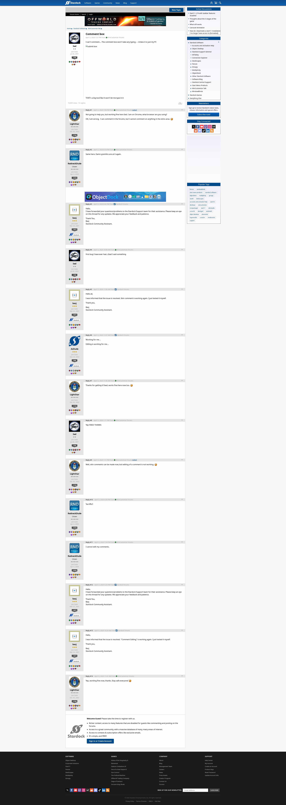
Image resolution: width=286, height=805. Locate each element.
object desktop (194, 214)
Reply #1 (89, 110)
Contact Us (162, 781)
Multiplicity (69, 775)
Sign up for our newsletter (169, 790)
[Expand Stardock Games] (188, 95)
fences (192, 189)
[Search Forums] (220, 3)
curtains (202, 217)
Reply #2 (89, 150)
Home (69, 28)
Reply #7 (89, 381)
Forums (161, 784)
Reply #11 (89, 542)
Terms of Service (141, 801)
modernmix (211, 217)
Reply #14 (89, 676)
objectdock (193, 196)
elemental (205, 214)
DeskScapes (69, 772)
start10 (212, 202)
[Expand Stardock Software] (188, 42)
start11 (203, 208)
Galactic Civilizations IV (118, 766)
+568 (74, 360)
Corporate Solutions (72, 763)
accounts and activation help (198, 202)
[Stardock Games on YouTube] (202, 127)
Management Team (165, 766)
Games (97, 3)
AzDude (74, 349)
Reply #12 (89, 585)
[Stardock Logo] (73, 2)
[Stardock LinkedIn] (208, 131)
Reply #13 (89, 630)
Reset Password (210, 772)
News (118, 3)
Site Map (157, 801)
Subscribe (214, 790)
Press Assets (163, 775)
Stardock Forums (122, 204)
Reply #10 (89, 500)
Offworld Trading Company (120, 778)
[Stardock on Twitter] (194, 127)
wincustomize (202, 205)
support (192, 221)
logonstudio (193, 217)
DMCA (151, 801)
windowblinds (201, 189)
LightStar (74, 124)
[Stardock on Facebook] (198, 127)
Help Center (209, 760)
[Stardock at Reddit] (196, 131)
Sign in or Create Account (100, 741)
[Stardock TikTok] (204, 131)
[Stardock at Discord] (200, 131)
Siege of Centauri (116, 781)
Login (91, 14)
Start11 (67, 766)
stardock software (210, 192)
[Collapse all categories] (218, 42)
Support (133, 3)
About (161, 760)
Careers (161, 769)
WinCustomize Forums (116, 37)
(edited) (134, 110)
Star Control (115, 772)
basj (75, 218)
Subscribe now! (203, 114)
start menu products (196, 192)
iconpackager (194, 208)
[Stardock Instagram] (210, 127)
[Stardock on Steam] (214, 127)
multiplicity (202, 196)
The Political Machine (118, 775)
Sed (74, 46)
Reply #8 (89, 420)
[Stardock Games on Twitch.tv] (206, 127)
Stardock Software (79, 28)
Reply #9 (89, 460)
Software (87, 3)
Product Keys (209, 769)
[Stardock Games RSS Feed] (212, 131)
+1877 (75, 230)
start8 (191, 199)
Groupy (67, 778)
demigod (200, 211)
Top (182, 110)
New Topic (176, 10)
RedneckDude (74, 163)
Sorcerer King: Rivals (118, 784)
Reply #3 (89, 204)
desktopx (192, 205)
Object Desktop (70, 760)
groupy (211, 196)
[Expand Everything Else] (188, 98)
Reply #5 (89, 289)
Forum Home (74, 14)
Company (163, 756)
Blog (125, 3)
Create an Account (211, 766)
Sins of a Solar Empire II (119, 769)
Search (84, 14)
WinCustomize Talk (94, 28)
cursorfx (192, 211)
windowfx (209, 211)
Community (107, 3)
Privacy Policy (130, 801)
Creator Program (164, 778)
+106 (74, 58)
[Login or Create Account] (211, 3)
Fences (67, 769)
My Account (209, 763)
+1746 (75, 135)
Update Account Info (212, 775)
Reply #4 (89, 250)
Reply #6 (89, 335)
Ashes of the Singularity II (119, 760)
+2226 (75, 178)
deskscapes (200, 199)
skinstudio (211, 208)
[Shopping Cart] (215, 3)
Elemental (114, 763)
